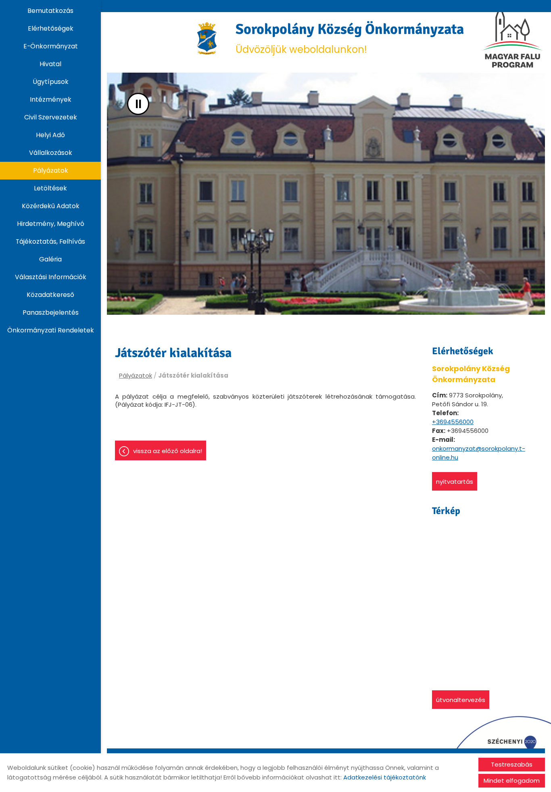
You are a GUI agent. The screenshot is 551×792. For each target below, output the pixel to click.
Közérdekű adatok (50, 206)
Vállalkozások (50, 152)
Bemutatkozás (50, 10)
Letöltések (50, 188)
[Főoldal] (207, 38)
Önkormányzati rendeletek (50, 330)
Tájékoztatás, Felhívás (50, 241)
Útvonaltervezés (460, 700)
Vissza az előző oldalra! (167, 451)
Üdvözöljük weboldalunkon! (350, 38)
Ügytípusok (51, 81)
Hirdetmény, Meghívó (50, 223)
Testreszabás (511, 764)
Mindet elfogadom (512, 780)
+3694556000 (453, 422)
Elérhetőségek (50, 28)
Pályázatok (50, 170)
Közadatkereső (50, 294)
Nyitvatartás (454, 481)
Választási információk (50, 277)
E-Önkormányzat (50, 46)
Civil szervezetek (50, 117)
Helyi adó (50, 135)
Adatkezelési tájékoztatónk (384, 777)
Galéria (50, 259)
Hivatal (50, 64)
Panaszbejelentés (51, 312)
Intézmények (50, 99)
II (138, 104)
